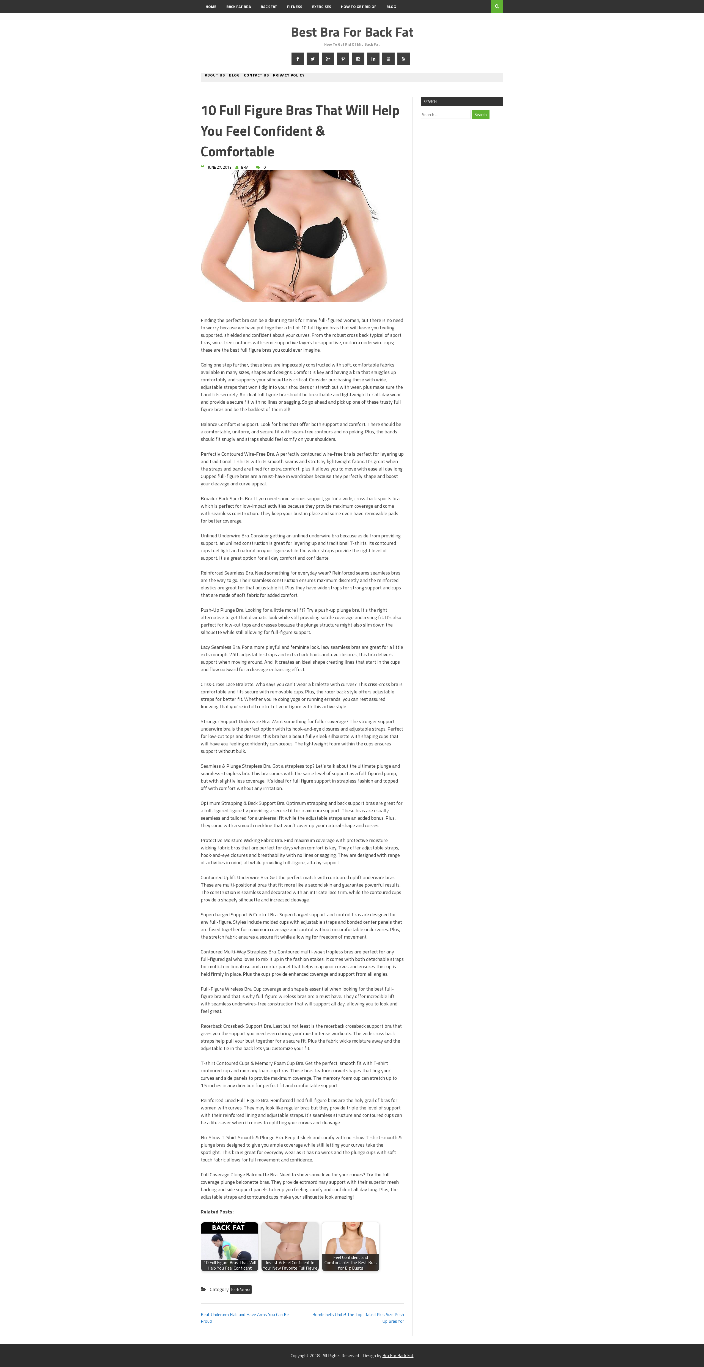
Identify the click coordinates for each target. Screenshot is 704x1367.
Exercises (321, 6)
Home (211, 6)
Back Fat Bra (238, 6)
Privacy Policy (289, 75)
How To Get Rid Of (358, 6)
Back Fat (269, 6)
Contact (214, 19)
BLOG (391, 6)
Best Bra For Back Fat (352, 32)
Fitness (294, 6)
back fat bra (240, 1289)
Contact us (256, 75)
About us (215, 75)
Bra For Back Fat (398, 1355)
